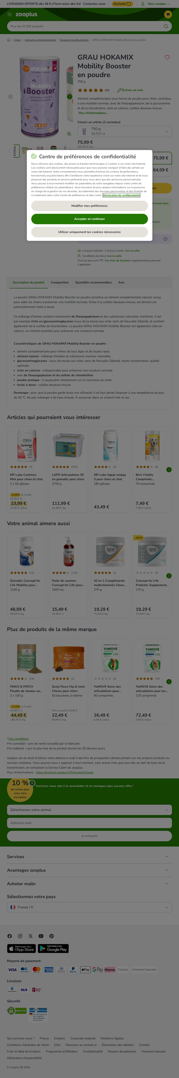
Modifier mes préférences (89, 206)
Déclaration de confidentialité (121, 195)
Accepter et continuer (89, 219)
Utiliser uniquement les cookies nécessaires (89, 232)
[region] (89, 195)
